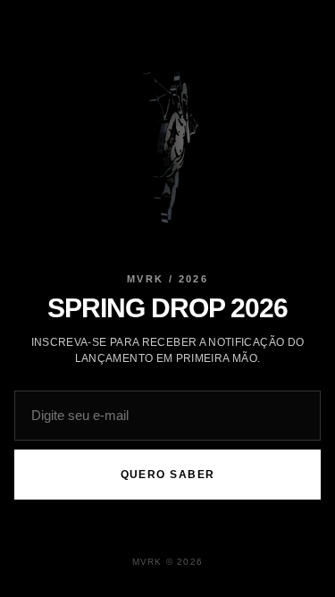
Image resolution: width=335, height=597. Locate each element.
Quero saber (168, 474)
